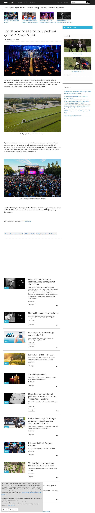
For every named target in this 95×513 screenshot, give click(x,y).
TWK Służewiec (27, 221)
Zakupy (36, 7)
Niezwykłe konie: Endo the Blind (43, 313)
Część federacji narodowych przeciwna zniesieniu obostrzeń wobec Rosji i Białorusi (42, 396)
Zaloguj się (66, 2)
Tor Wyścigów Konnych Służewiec (46, 234)
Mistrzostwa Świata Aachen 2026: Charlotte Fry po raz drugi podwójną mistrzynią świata (77, 107)
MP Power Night (29, 234)
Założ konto (59, 2)
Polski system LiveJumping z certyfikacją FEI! (41, 333)
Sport (17, 7)
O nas (25, 2)
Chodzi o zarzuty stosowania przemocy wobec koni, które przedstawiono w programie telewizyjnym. (43, 427)
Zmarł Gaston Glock (37, 374)
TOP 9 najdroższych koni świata (72, 116)
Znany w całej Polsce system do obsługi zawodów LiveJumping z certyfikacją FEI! (41, 339)
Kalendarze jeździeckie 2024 (41, 354)
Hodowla (52, 7)
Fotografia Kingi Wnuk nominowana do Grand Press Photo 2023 (64, 22)
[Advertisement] (32, 254)
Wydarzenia (60, 7)
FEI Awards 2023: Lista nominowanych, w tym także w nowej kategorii (48, 22)
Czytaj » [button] (31, 304)
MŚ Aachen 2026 (70, 27)
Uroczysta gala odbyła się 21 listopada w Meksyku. (41, 448)
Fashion (22, 7)
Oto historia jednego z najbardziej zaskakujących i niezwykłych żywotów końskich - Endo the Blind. (41, 317)
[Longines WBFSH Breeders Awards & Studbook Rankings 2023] (29, 15)
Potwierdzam (13, 510)
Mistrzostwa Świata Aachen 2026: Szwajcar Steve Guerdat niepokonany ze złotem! (77, 92)
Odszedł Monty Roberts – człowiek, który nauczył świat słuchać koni (41, 282)
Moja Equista (9, 7)
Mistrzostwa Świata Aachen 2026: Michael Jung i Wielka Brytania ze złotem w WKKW (77, 102)
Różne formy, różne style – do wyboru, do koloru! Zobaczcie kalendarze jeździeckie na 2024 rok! (41, 358)
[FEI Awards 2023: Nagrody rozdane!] (11, 15)
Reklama (32, 2)
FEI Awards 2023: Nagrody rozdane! (40, 444)
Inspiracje (44, 7)
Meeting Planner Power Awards (14, 234)
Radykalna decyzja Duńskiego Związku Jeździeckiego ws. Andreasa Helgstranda (42, 421)
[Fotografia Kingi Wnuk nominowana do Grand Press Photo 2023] (64, 15)
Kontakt (20, 2)
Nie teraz (5, 510)
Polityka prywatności (44, 511)
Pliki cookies (11, 505)
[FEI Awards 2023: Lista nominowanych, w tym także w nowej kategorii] (47, 15)
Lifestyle (30, 7)
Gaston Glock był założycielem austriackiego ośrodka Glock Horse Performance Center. (42, 378)
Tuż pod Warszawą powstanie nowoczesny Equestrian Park (41, 464)
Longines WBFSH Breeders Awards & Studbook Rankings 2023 (30, 22)
